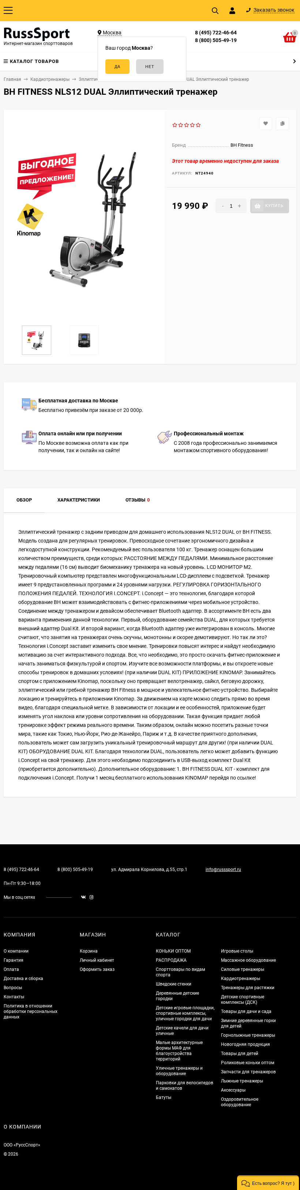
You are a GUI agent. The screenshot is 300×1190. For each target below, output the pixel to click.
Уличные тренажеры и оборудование (179, 1071)
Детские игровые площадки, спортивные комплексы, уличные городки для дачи (185, 1013)
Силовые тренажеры (242, 969)
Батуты (163, 1097)
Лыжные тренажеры (242, 1081)
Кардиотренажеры (240, 978)
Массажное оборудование (248, 960)
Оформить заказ (97, 969)
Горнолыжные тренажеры (248, 1035)
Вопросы (13, 987)
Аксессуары (233, 1090)
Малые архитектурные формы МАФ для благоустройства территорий (179, 1051)
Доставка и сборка (23, 978)
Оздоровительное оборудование (239, 1102)
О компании (16, 951)
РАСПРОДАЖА (171, 960)
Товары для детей (239, 1053)
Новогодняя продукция (245, 1044)
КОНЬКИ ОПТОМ (173, 951)
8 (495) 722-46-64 (216, 32)
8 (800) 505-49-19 (216, 40)
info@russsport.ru (223, 869)
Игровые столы (237, 951)
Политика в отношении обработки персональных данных (30, 1011)
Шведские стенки (173, 984)
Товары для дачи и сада (246, 1011)
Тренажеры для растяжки (247, 987)
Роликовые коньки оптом (247, 1062)
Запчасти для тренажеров (248, 1071)
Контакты (14, 996)
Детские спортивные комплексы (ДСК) (242, 999)
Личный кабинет (97, 960)
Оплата (11, 969)
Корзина (89, 951)
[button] (268, 1182)
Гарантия (13, 960)
